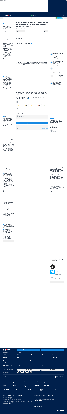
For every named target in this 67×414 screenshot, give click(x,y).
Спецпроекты (54, 362)
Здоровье (19, 365)
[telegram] (18, 372)
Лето (31, 359)
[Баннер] (59, 18)
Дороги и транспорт (20, 360)
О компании (5, 357)
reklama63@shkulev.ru (51, 395)
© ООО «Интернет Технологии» (7, 410)
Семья (42, 365)
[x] (28, 372)
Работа (42, 360)
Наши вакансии (6, 360)
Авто (18, 354)
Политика (43, 357)
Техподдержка (5, 362)
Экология (54, 359)
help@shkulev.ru (9, 403)
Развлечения (43, 362)
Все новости (8, 21)
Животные (19, 363)
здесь (29, 98)
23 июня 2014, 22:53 (19, 28)
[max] (26, 372)
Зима (31, 354)
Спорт (53, 354)
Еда (17, 362)
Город (18, 359)
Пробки (34, 15)
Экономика (54, 360)
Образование (32, 365)
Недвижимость (32, 363)
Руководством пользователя (38, 400)
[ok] (23, 372)
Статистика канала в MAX (7, 365)
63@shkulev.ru (14, 402)
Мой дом (31, 360)
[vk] (21, 372)
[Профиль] (63, 15)
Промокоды (57, 257)
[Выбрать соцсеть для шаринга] (47, 31)
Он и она (42, 354)
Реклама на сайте (6, 354)
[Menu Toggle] (4, 15)
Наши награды (5, 359)
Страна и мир (54, 357)
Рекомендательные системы (38, 406)
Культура (31, 357)
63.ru (32, 43)
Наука (31, 362)
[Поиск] (58, 15)
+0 (44, 120)
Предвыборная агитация (7, 363)
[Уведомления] (61, 15)
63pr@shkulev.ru (47, 398)
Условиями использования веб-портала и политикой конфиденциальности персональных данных (48, 401)
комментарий (21, 31)
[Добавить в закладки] (45, 31)
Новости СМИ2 (19, 135)
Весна (18, 357)
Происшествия (43, 359)
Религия (42, 363)
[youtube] (31, 372)
